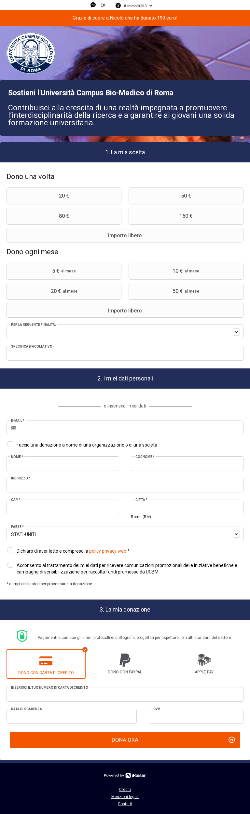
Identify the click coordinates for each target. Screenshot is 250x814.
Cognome (145, 457)
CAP (15, 500)
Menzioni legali (125, 796)
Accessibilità (135, 5)
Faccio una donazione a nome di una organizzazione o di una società (87, 445)
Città (141, 500)
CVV (156, 709)
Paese (17, 527)
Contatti (125, 804)
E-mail (17, 420)
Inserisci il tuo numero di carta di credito (49, 687)
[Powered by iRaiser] (125, 775)
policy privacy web (107, 551)
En (103, 5)
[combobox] (125, 331)
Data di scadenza (26, 709)
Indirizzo (20, 478)
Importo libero (125, 235)
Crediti (125, 789)
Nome (17, 457)
